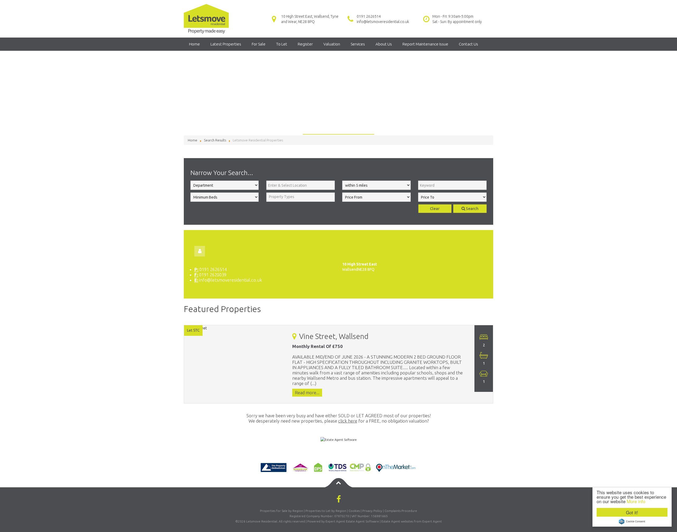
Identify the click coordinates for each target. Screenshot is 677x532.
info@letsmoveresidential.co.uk (383, 22)
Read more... (307, 392)
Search (471, 208)
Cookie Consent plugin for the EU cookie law (632, 521)
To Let (281, 44)
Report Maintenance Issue (425, 44)
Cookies (354, 510)
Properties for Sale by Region (281, 510)
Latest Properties (226, 44)
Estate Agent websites (397, 521)
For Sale (259, 44)
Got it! (632, 512)
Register (305, 44)
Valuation (331, 44)
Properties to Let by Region (325, 510)
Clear (435, 208)
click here (347, 420)
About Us (384, 44)
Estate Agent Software (362, 521)
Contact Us (468, 44)
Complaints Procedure (401, 510)
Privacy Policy (372, 510)
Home (194, 44)
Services (358, 44)
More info (636, 501)
